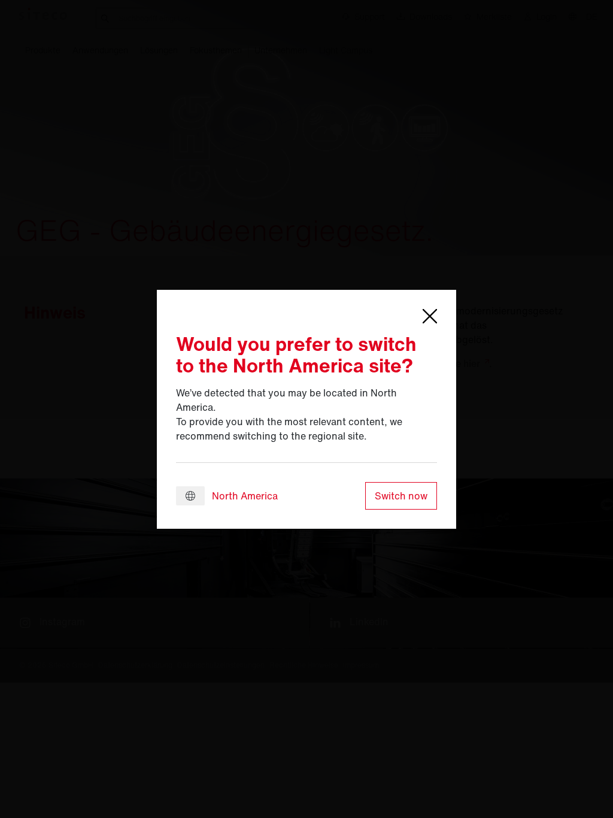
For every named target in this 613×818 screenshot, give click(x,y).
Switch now (401, 496)
